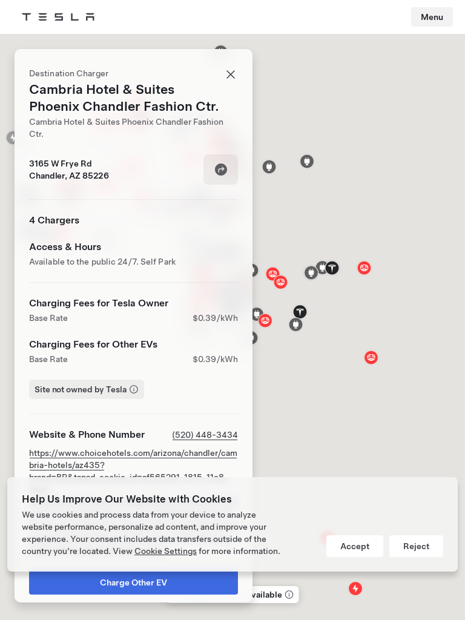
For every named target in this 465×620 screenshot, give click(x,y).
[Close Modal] (230, 74)
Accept (354, 546)
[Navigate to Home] (58, 17)
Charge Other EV (133, 582)
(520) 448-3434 (205, 435)
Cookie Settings (165, 551)
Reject (416, 546)
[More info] (288, 594)
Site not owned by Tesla (81, 389)
